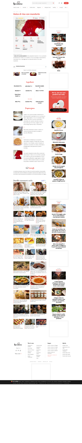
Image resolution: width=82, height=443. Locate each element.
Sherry (37, 90)
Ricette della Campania (65, 350)
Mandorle (17, 90)
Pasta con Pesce (31, 349)
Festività (24, 7)
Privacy (22, 383)
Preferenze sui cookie (32, 383)
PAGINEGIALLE (27, 381)
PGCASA (39, 381)
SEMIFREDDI (59, 42)
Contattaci (39, 361)
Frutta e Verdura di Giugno (53, 347)
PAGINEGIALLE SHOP (33, 381)
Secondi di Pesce (38, 350)
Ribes (16, 101)
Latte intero (27, 86)
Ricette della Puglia (66, 354)
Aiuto (37, 383)
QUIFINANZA (60, 381)
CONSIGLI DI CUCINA (59, 212)
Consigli (61, 7)
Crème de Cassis (39, 101)
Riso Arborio (16, 86)
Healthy (54, 7)
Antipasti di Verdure (30, 346)
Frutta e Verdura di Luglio (52, 348)
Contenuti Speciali (33, 361)
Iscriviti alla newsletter (58, 110)
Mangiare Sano (48, 7)
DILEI (52, 381)
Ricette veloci (32, 7)
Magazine (39, 7)
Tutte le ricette (16, 7)
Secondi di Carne (38, 353)
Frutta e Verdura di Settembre (51, 353)
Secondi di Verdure (38, 348)
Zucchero (28, 90)
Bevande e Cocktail (38, 356)
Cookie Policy (26, 383)
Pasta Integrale (31, 354)
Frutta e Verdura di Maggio (53, 345)
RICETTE (17, 11)
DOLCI (20, 11)
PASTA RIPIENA (59, 128)
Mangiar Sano (65, 345)
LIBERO (20, 381)
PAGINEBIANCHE (44, 381)
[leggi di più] (45, 66)
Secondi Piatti (39, 345)
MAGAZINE (58, 296)
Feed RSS (50, 361)
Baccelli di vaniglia (39, 86)
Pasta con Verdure (30, 352)
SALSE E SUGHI (59, 140)
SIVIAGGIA (55, 381)
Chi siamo (14, 383)
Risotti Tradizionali (30, 357)
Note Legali (18, 383)
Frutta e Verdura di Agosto (53, 350)
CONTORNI (58, 152)
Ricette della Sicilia (66, 352)
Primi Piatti (30, 348)
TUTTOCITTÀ (49, 381)
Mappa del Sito (45, 361)
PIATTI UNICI (59, 164)
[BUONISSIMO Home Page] (18, 3)
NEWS (59, 280)
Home (14, 11)
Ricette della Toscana (67, 356)
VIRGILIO (23, 381)
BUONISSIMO (64, 381)
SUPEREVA (69, 381)
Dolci (58, 32)
